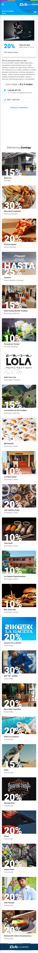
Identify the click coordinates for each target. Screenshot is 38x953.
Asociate (34, 4)
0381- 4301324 (13, 100)
